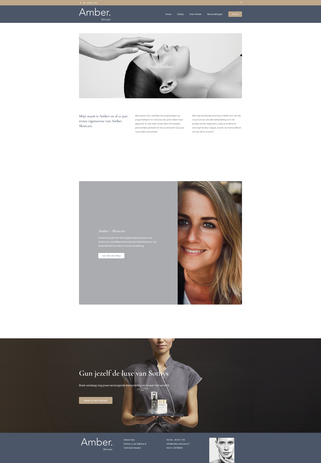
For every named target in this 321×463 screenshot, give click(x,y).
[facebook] (241, 2)
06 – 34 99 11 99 (90, 3)
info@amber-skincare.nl (177, 443)
